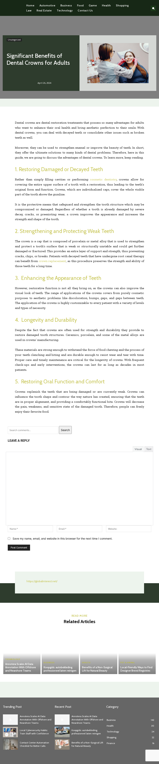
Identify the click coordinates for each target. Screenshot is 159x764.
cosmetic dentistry (103, 179)
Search (65, 430)
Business (49, 663)
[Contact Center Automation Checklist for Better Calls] (10, 744)
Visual (138, 449)
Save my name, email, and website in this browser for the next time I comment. (62, 538)
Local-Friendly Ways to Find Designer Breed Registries (136, 669)
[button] (153, 8)
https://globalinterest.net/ (42, 581)
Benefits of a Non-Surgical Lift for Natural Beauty (97, 669)
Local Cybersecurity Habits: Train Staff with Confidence (34, 732)
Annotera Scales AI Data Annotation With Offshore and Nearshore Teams (20, 667)
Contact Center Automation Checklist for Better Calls (34, 744)
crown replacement (52, 261)
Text (148, 449)
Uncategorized (14, 39)
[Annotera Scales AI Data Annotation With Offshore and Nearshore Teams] (22, 651)
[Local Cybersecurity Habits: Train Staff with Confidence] (10, 732)
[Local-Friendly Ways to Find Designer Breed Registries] (137, 651)
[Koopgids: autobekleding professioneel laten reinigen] (60, 651)
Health (86, 663)
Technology (12, 659)
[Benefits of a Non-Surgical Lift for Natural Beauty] (98, 651)
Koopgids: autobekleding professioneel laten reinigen (60, 669)
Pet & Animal (127, 663)
